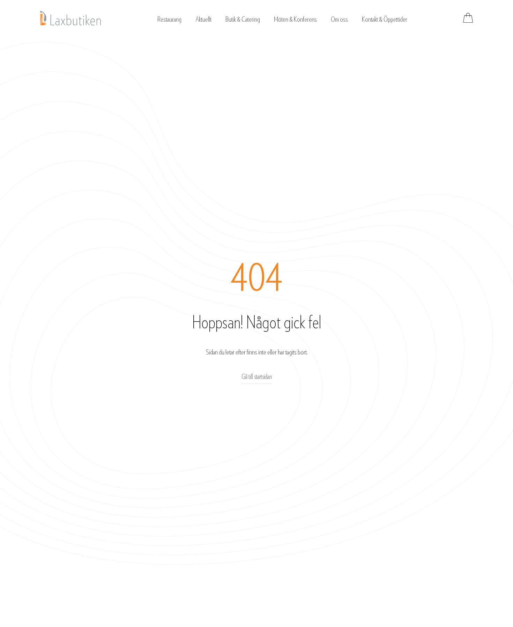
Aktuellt (203, 19)
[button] (169, 17)
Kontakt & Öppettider (384, 19)
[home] (70, 18)
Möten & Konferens (295, 19)
